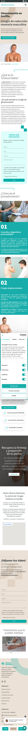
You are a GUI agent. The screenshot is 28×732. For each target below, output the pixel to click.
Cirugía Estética (5, 692)
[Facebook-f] (5, 681)
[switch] (24, 370)
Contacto (3, 703)
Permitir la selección (14, 390)
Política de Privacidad (12, 176)
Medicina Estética (5, 689)
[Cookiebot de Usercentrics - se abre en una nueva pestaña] (20, 335)
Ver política (9, 173)
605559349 (6, 712)
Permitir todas (14, 386)
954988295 (12, 712)
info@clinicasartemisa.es (9, 575)
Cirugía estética (7, 64)
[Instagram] (2, 681)
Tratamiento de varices (7, 695)
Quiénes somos (5, 700)
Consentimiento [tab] (6, 339)
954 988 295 (21, 571)
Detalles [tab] (14, 339)
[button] (4, 644)
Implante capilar (5, 698)
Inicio (2, 64)
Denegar (14, 395)
